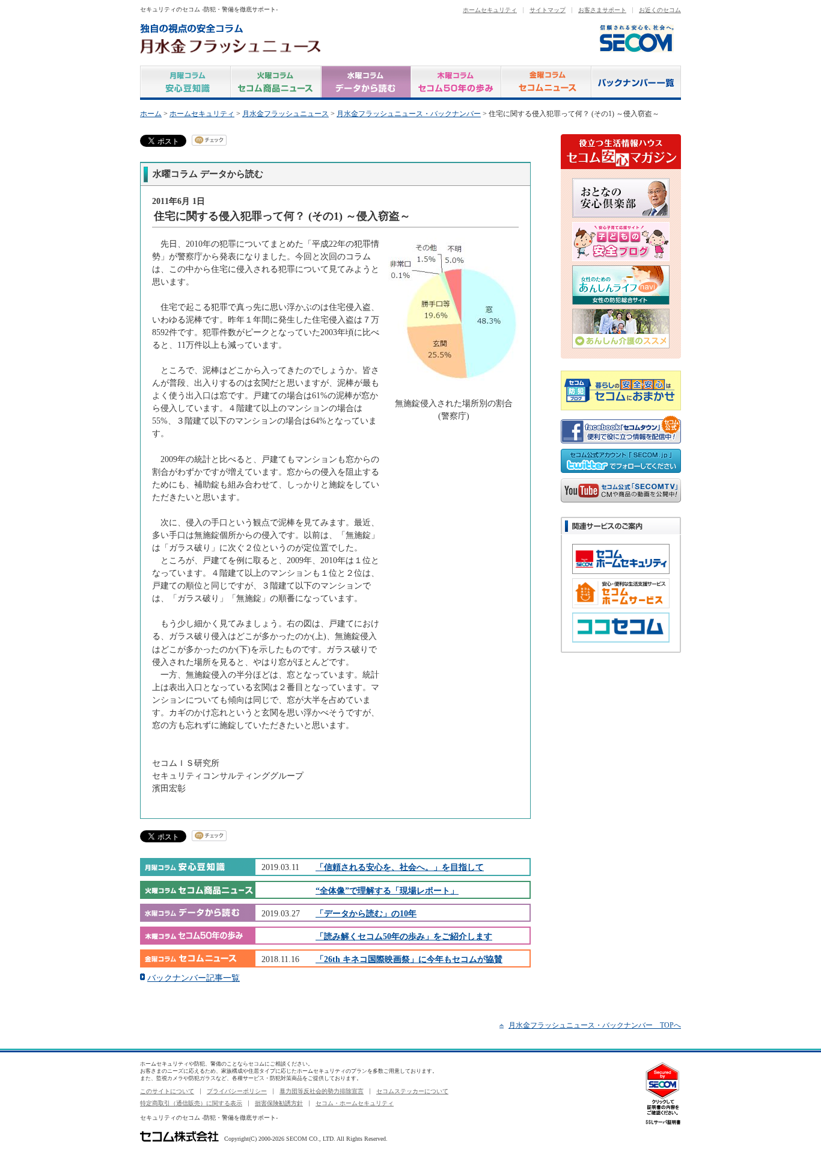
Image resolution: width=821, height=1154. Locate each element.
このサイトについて (167, 1091)
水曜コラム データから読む (366, 83)
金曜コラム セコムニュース (546, 83)
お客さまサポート (602, 10)
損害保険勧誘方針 (279, 1103)
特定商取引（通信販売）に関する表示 (191, 1103)
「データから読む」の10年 (366, 913)
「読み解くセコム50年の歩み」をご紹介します (404, 936)
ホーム (151, 114)
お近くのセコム (660, 10)
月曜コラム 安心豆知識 (185, 83)
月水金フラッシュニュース (285, 114)
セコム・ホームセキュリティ (355, 1103)
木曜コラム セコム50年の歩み (456, 83)
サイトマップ (548, 10)
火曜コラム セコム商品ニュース (276, 83)
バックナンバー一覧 (636, 83)
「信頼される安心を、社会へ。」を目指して (400, 867)
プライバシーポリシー (237, 1091)
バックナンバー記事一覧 (193, 978)
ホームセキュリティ (490, 10)
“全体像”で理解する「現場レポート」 (387, 890)
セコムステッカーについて (412, 1091)
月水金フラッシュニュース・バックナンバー (409, 114)
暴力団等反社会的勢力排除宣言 (321, 1091)
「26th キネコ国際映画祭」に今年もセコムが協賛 (409, 959)
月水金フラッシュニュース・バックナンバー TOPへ (594, 1025)
